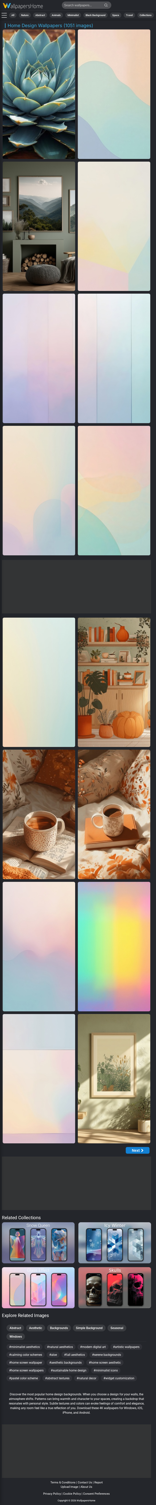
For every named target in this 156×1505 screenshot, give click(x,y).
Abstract (40, 15)
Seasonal (117, 1328)
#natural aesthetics (60, 1347)
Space (115, 15)
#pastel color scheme (23, 1378)
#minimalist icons (106, 1370)
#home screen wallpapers (26, 1370)
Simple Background (89, 1328)
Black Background (95, 15)
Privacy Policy (52, 1493)
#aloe (53, 1355)
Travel (129, 15)
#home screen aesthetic (105, 1362)
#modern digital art (93, 1347)
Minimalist (73, 15)
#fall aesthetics (74, 1355)
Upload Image (69, 1487)
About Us (86, 1487)
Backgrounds (59, 1328)
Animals (56, 15)
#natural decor (86, 1378)
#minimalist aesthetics (24, 1347)
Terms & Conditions (63, 1482)
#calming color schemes (25, 1355)
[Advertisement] (76, 586)
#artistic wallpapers (126, 1347)
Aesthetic (35, 1328)
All (12, 15)
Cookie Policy (72, 1493)
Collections (146, 15)
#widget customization (118, 1378)
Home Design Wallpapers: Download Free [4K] (23, 6)
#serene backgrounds (106, 1355)
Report (98, 1482)
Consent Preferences (96, 1493)
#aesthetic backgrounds (65, 1362)
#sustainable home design (68, 1370)
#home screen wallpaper (25, 1362)
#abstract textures (57, 1378)
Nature (25, 15)
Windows (16, 1336)
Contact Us (85, 1482)
